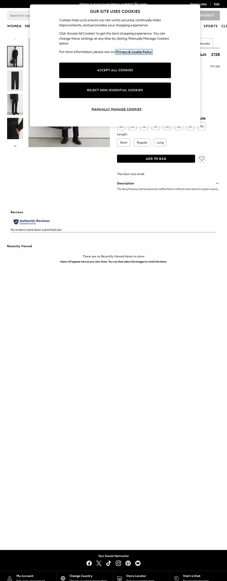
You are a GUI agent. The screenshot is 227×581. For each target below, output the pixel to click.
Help (216, 4)
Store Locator (198, 4)
